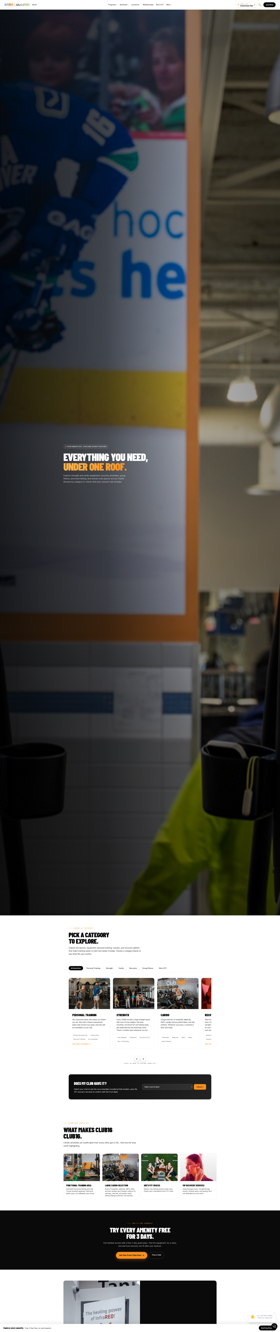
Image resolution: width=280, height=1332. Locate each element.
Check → (200, 1087)
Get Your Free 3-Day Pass (130, 1255)
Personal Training (93, 968)
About (34, 5)
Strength (109, 968)
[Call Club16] (259, 4)
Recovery (133, 968)
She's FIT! (160, 5)
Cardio (121, 968)
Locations (135, 5)
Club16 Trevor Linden (17, 5)
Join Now (269, 5)
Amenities (124, 5)
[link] (140, 1328)
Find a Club (156, 1255)
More (169, 5)
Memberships (148, 5)
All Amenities (76, 968)
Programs (112, 5)
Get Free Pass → (267, 1328)
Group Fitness (147, 968)
